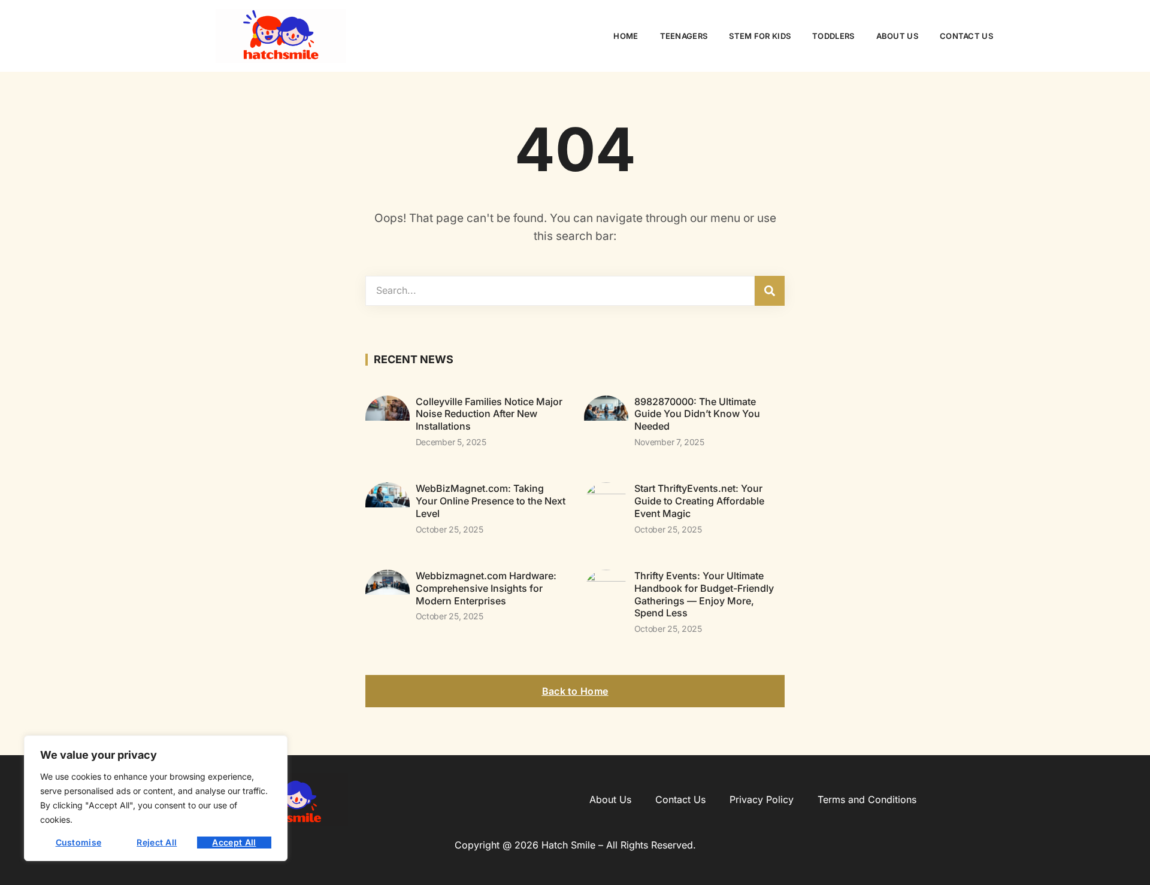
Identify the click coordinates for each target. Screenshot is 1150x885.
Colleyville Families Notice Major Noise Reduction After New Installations (489, 414)
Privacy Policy (762, 799)
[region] (156, 798)
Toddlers (833, 36)
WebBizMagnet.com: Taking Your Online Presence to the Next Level (490, 500)
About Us (897, 36)
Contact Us (966, 36)
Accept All (234, 842)
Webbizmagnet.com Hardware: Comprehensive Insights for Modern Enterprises (486, 588)
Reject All (157, 842)
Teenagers (684, 36)
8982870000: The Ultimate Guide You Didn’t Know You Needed (697, 414)
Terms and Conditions (867, 799)
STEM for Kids (760, 36)
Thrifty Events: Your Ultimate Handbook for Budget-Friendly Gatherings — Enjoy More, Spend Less (704, 594)
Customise (79, 842)
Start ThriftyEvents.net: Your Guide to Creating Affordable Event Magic (699, 500)
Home (625, 36)
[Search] (770, 291)
